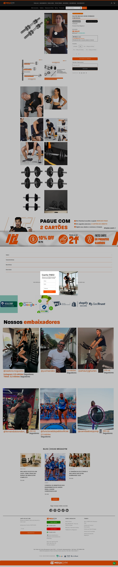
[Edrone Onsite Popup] (59, 283)
